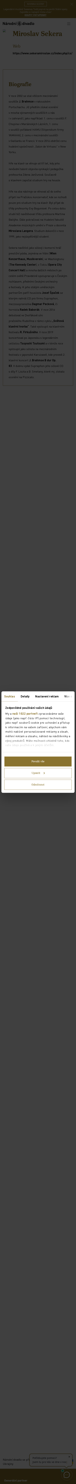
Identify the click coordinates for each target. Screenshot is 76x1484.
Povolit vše (38, 761)
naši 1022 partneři (25, 713)
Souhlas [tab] (9, 696)
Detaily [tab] (25, 696)
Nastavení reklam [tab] (47, 696)
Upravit (36, 773)
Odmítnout (38, 784)
